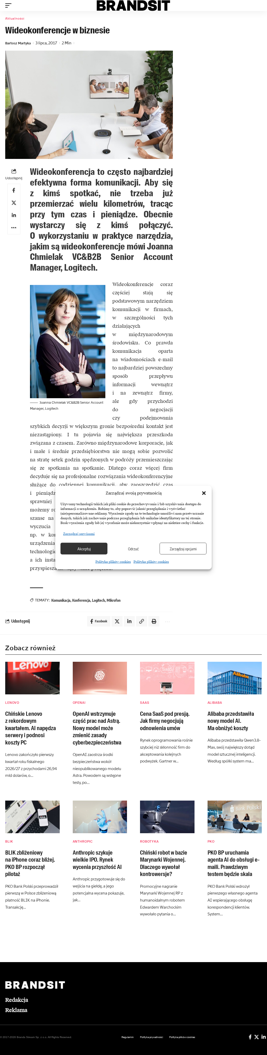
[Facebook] (250, 1037)
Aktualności (15, 18)
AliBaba (215, 703)
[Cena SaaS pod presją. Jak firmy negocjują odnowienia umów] (167, 678)
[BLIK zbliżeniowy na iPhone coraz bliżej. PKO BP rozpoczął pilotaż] (32, 817)
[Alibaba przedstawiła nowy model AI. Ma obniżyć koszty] (235, 678)
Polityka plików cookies (113, 562)
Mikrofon (113, 600)
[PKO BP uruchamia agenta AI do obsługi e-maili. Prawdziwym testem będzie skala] (235, 817)
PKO (211, 841)
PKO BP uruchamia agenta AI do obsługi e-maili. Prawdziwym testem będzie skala (234, 863)
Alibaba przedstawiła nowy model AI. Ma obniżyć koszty (231, 721)
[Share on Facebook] (14, 190)
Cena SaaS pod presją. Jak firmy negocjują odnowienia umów (165, 721)
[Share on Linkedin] (14, 215)
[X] (256, 1037)
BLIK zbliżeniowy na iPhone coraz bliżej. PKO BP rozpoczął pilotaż (30, 863)
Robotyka (149, 841)
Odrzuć (133, 548)
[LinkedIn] (263, 1037)
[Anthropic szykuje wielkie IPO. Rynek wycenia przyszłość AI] (100, 817)
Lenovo (12, 703)
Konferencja (81, 600)
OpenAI (79, 703)
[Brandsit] (134, 5)
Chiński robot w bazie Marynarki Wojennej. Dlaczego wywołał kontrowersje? (163, 863)
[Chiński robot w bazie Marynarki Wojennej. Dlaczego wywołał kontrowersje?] (167, 817)
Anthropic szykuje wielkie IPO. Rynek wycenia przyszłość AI (97, 860)
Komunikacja (60, 600)
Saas (144, 703)
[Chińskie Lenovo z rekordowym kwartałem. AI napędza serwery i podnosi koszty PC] (32, 678)
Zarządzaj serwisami (79, 534)
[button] (204, 493)
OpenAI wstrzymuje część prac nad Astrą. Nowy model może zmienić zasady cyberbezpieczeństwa (97, 728)
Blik (9, 841)
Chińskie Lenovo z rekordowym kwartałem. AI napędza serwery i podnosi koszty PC (30, 728)
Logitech (98, 600)
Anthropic (83, 841)
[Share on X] (14, 202)
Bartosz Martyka (18, 43)
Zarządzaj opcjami (183, 548)
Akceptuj (84, 548)
